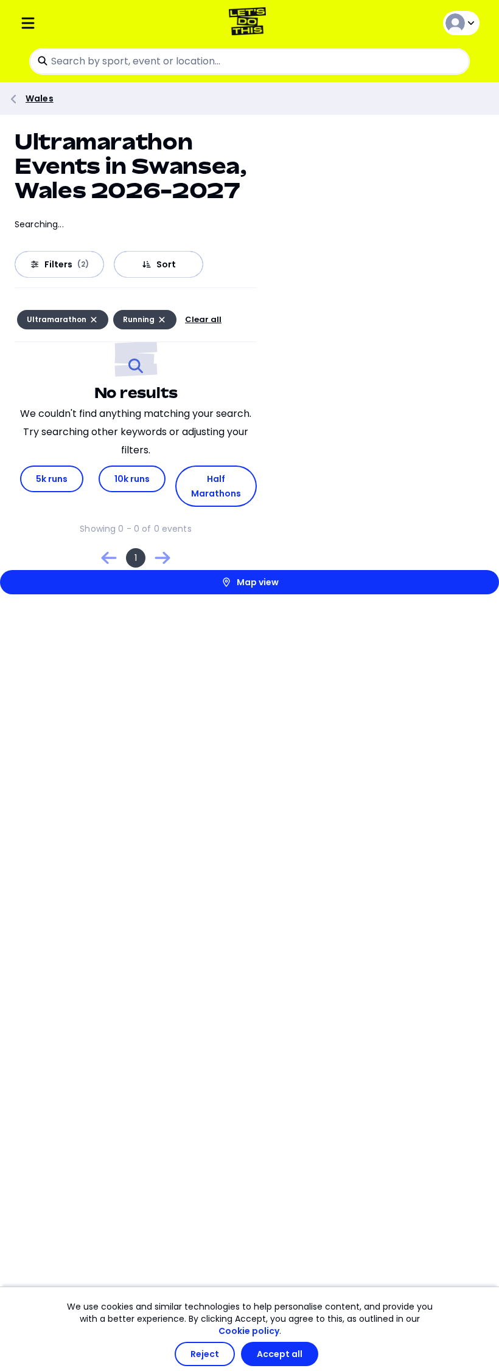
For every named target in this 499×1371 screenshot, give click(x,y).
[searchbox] (249, 61)
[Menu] (96, 22)
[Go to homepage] (250, 22)
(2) (83, 264)
